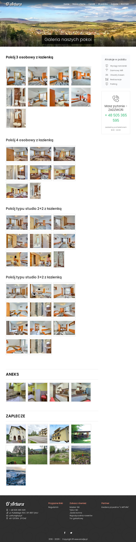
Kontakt (125, 4)
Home (66, 4)
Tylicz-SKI (74, 510)
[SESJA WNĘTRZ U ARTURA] (16, 76)
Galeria (114, 4)
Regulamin (53, 507)
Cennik (91, 4)
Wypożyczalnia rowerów (81, 515)
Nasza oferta (79, 4)
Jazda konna (76, 512)
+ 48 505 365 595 (116, 118)
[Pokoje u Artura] (17, 154)
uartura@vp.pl (15, 515)
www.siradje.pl (81, 539)
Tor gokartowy (76, 518)
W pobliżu (103, 4)
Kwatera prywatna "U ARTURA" (115, 507)
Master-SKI (75, 507)
